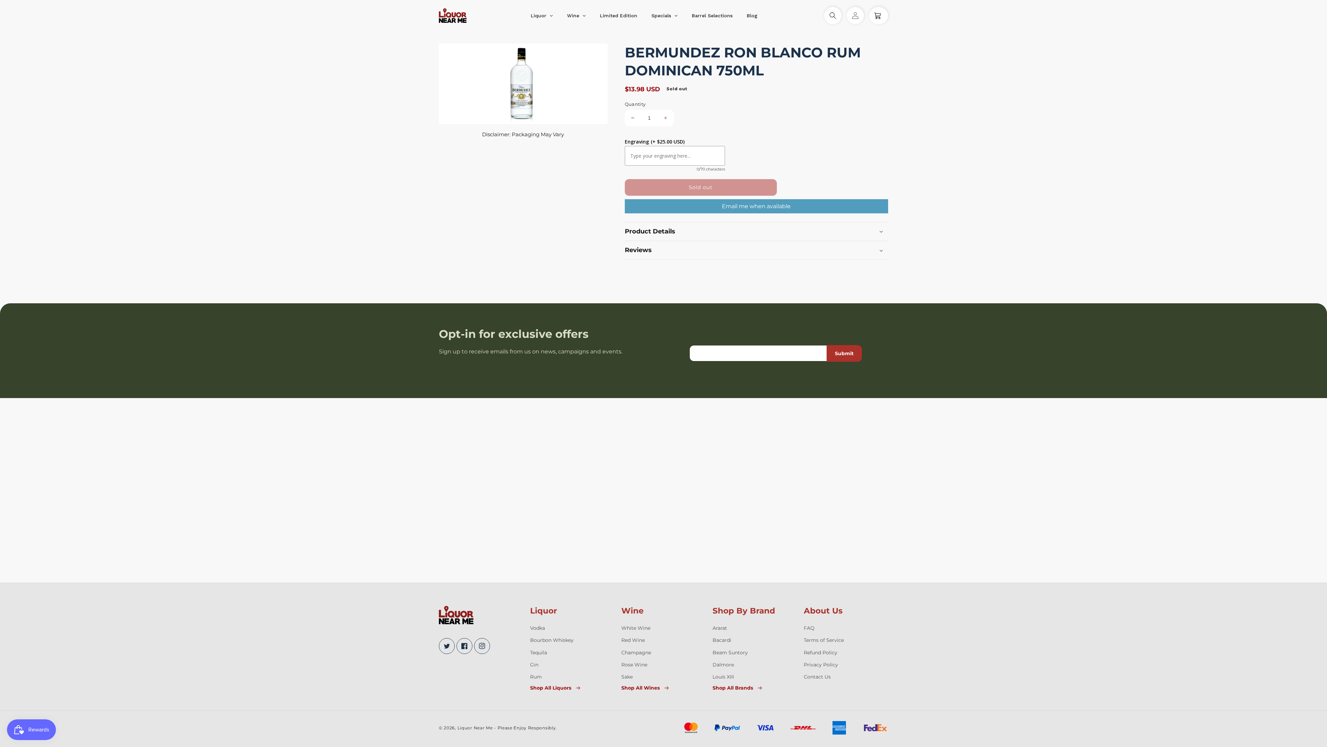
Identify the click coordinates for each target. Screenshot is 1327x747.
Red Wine (633, 640)
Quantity (635, 104)
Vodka (537, 628)
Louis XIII (723, 677)
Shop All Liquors (550, 688)
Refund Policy (820, 652)
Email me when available (756, 206)
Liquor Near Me (475, 728)
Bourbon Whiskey (552, 640)
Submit (844, 353)
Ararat (720, 628)
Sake (627, 677)
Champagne (636, 652)
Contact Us (817, 677)
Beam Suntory (730, 652)
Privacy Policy (821, 665)
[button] (832, 15)
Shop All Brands (733, 688)
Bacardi (722, 640)
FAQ (809, 628)
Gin (534, 665)
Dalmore (723, 665)
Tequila (538, 652)
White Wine (635, 628)
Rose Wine (634, 665)
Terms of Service (824, 640)
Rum (536, 677)
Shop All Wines (640, 688)
